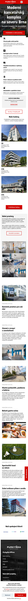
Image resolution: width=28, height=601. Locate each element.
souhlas (7, 589)
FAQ (4, 564)
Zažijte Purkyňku (14, 98)
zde (20, 598)
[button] (22, 2)
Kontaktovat (14, 104)
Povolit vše (20, 595)
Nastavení (7, 595)
